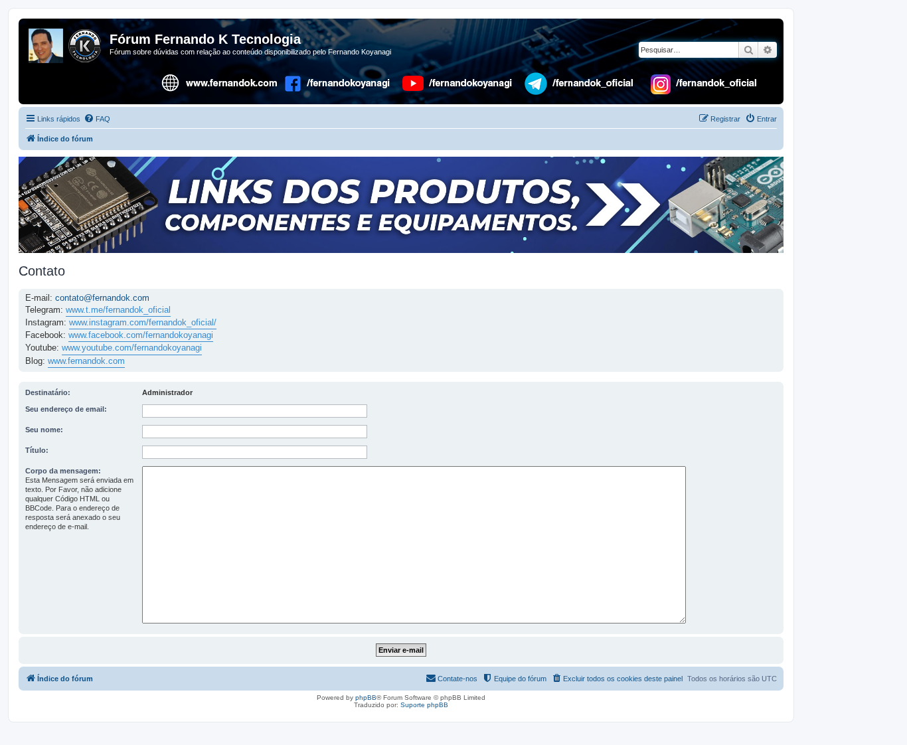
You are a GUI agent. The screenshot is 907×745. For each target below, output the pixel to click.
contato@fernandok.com (102, 298)
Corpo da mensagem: (63, 471)
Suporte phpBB (424, 704)
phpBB (365, 697)
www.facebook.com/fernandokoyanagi (140, 335)
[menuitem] (97, 119)
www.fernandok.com (86, 361)
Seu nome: (44, 430)
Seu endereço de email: (66, 409)
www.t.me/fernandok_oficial (118, 310)
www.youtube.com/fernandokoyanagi (132, 348)
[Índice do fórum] (66, 43)
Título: (36, 450)
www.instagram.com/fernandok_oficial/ (142, 322)
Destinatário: (47, 392)
